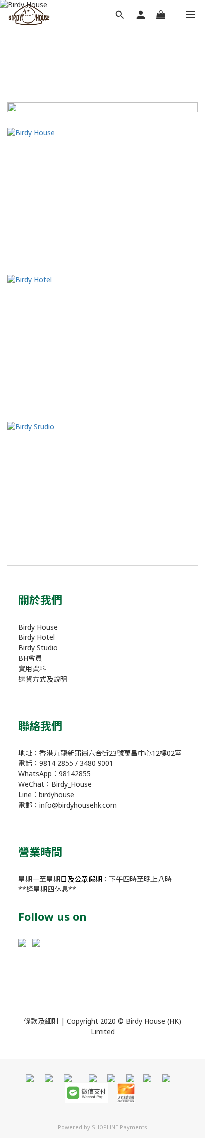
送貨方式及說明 (42, 679)
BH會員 (30, 658)
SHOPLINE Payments (119, 1127)
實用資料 (32, 668)
